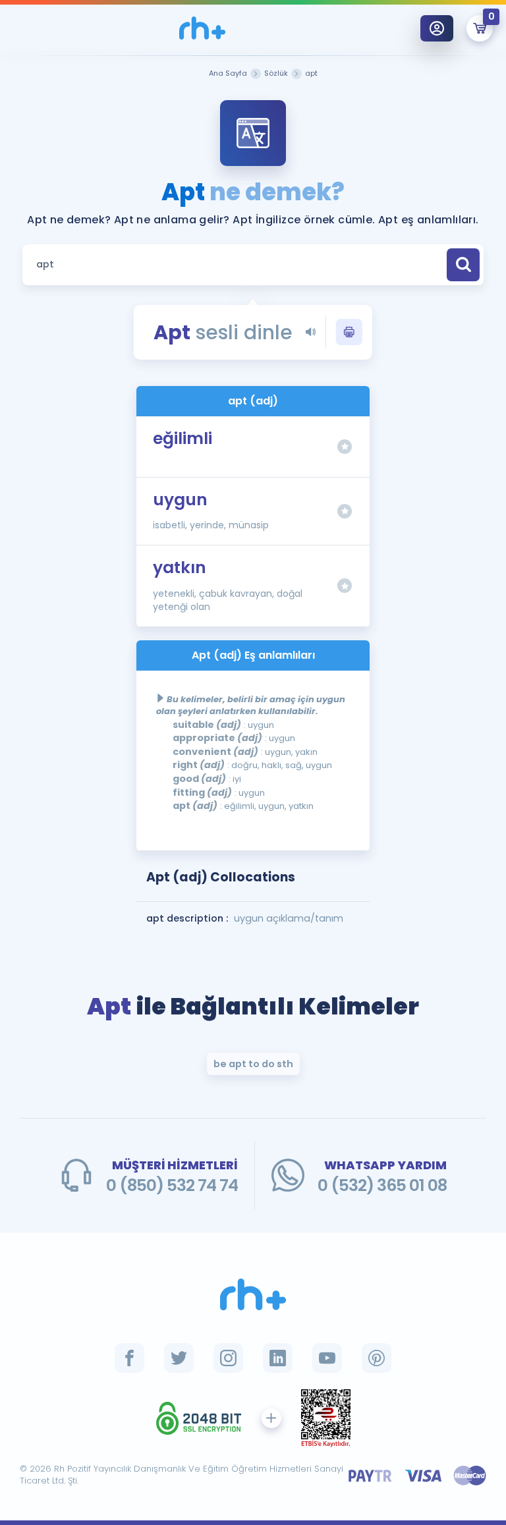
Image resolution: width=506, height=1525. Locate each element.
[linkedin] (278, 1358)
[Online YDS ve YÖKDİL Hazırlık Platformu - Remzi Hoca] (253, 1295)
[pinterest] (376, 1358)
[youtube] (327, 1358)
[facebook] (129, 1358)
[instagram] (228, 1358)
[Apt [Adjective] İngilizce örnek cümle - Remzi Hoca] (202, 28)
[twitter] (179, 1358)
